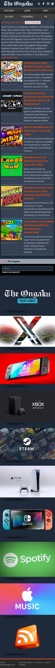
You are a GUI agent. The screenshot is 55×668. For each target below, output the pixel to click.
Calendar (22, 665)
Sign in (47, 662)
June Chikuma (32, 22)
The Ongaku (14, 261)
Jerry (4, 84)
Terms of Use (38, 662)
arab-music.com (9, 57)
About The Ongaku (25, 662)
